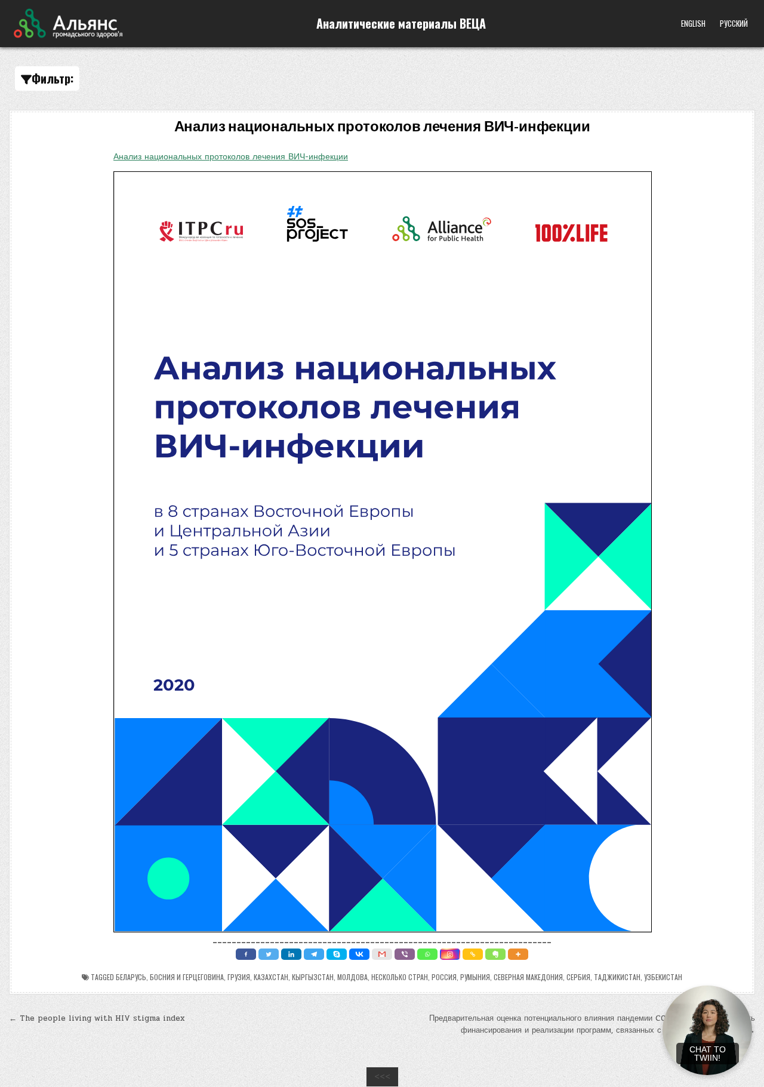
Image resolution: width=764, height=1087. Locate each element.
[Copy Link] (473, 954)
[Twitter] (268, 954)
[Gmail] (382, 954)
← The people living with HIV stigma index (96, 1018)
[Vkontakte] (359, 954)
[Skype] (336, 954)
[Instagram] (450, 954)
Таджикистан (617, 977)
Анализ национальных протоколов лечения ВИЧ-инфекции (382, 127)
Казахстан (271, 977)
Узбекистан (663, 977)
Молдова (352, 977)
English (693, 23)
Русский (734, 23)
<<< (382, 1077)
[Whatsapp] (427, 954)
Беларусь (131, 977)
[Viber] (405, 954)
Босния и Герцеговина (187, 977)
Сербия (578, 977)
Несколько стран (399, 977)
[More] (518, 954)
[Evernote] (495, 954)
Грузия (238, 977)
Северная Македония (528, 977)
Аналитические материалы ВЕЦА (401, 23)
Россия (444, 977)
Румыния (475, 977)
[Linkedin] (291, 954)
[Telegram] (314, 954)
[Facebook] (246, 954)
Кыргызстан (313, 977)
